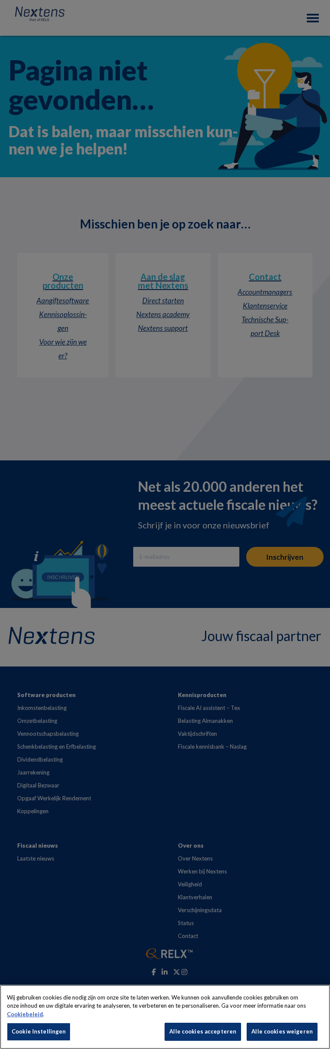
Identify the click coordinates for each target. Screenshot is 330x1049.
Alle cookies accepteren (202, 1031)
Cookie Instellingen (39, 1031)
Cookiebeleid (25, 1014)
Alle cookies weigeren (282, 1031)
